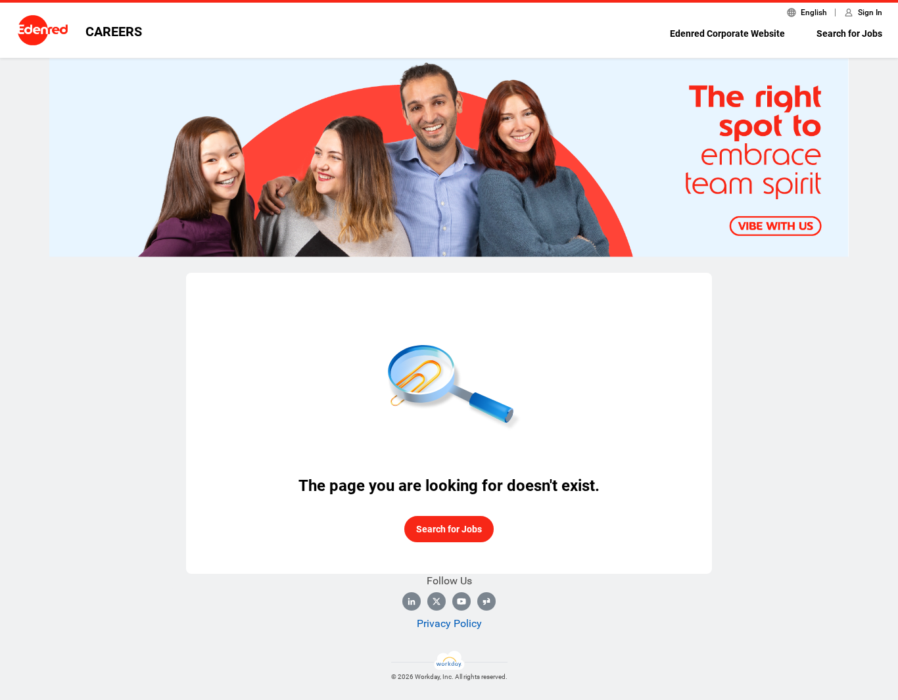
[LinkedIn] (411, 601)
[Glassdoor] (486, 601)
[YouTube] (461, 601)
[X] (436, 601)
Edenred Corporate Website (727, 33)
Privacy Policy (449, 623)
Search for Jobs (849, 33)
